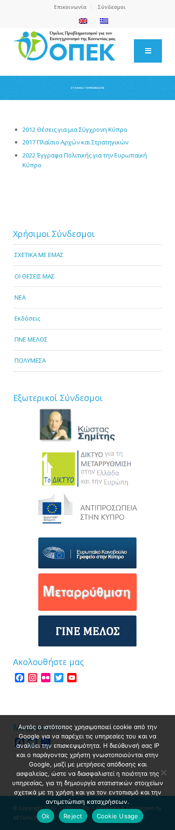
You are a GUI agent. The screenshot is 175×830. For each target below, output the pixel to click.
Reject (73, 816)
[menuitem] (70, 7)
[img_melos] (87, 631)
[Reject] (163, 772)
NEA (20, 297)
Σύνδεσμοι (112, 6)
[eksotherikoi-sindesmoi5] (87, 592)
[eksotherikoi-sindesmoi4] (87, 553)
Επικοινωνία (70, 6)
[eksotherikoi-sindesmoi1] (87, 425)
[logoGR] (72, 46)
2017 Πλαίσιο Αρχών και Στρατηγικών (75, 142)
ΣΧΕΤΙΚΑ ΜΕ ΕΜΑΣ (38, 254)
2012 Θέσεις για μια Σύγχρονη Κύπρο (74, 129)
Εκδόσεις (27, 318)
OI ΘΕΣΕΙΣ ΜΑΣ (34, 276)
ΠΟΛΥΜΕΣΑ (30, 360)
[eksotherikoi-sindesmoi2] (87, 468)
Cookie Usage (118, 816)
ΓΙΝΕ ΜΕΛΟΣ (31, 339)
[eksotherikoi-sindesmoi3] (87, 508)
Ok (46, 816)
